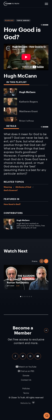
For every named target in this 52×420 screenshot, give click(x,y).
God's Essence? (11, 190)
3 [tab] (24, 296)
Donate (26, 375)
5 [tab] (29, 296)
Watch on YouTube (27, 367)
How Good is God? (12, 204)
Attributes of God (23, 187)
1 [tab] (20, 296)
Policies (26, 388)
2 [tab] (22, 296)
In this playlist (16, 82)
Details (11, 126)
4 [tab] (27, 296)
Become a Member (23, 330)
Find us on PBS (27, 371)
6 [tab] (31, 296)
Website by (31, 402)
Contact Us (26, 380)
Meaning (8, 187)
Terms (26, 393)
